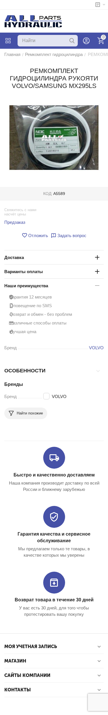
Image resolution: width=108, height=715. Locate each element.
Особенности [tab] (25, 371)
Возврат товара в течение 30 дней (54, 599)
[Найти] (72, 40)
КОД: (47, 193)
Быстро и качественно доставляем (54, 474)
